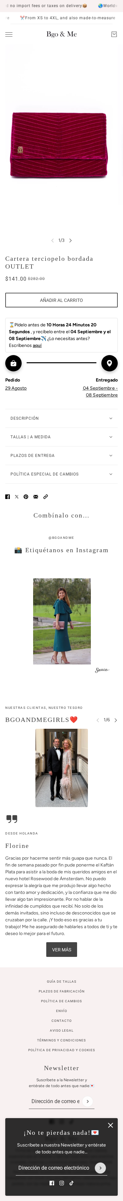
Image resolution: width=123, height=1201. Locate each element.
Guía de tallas (61, 981)
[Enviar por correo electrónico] (35, 496)
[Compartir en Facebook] (7, 496)
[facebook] (51, 1183)
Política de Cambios (61, 1001)
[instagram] (61, 1183)
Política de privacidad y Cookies (61, 1050)
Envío (61, 1011)
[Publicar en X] (17, 497)
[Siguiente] (70, 240)
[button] (45, 496)
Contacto (61, 1020)
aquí (37, 345)
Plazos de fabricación (62, 991)
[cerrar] (110, 1125)
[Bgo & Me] (61, 34)
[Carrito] (114, 34)
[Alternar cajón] (8, 34)
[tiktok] (71, 1183)
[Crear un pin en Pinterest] (26, 496)
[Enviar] (100, 1168)
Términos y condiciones (61, 1040)
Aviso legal (61, 1030)
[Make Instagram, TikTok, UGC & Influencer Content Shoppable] (102, 671)
